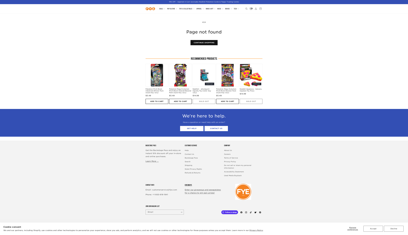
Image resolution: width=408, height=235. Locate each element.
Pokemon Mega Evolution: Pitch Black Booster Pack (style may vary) (226, 91)
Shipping (188, 165)
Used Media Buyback (233, 175)
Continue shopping (204, 43)
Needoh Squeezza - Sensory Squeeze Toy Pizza (251, 90)
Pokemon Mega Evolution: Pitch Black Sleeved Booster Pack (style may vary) (180, 91)
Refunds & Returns (192, 173)
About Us (228, 150)
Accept (373, 229)
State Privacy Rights (193, 169)
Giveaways (188, 185)
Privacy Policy (256, 230)
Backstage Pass (191, 158)
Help (187, 150)
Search (188, 161)
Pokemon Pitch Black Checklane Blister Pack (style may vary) (155, 91)
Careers (227, 154)
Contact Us (216, 129)
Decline (393, 229)
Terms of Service (231, 158)
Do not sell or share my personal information (237, 166)
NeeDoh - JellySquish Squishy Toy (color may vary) (202, 91)
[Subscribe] (181, 212)
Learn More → (152, 161)
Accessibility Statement (234, 172)
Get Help (192, 129)
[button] (162, 8)
